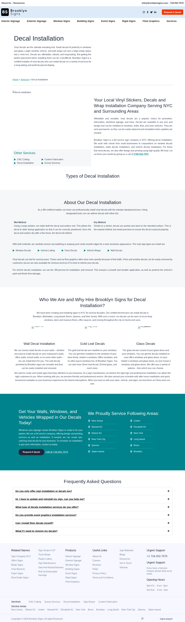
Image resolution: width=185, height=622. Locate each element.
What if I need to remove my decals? (36, 531)
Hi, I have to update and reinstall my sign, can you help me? (50, 499)
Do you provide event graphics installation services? (46, 515)
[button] (92, 491)
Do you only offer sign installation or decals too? (43, 491)
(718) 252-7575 (141, 154)
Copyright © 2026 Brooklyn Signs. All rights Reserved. (37, 619)
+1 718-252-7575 (157, 556)
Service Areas (18, 606)
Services (25, 79)
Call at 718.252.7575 (57, 452)
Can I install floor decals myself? (34, 523)
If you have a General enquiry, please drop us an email (159, 571)
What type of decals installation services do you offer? (47, 507)
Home (15, 79)
